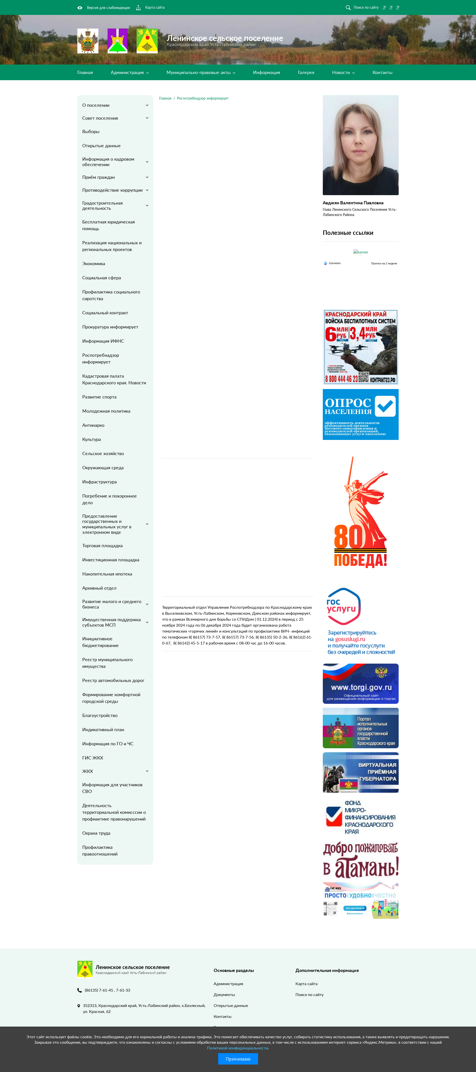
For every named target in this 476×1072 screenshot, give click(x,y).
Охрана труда (96, 833)
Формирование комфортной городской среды (111, 698)
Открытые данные (101, 145)
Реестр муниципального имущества (107, 663)
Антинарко (93, 425)
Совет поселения (100, 118)
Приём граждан (98, 177)
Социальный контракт (105, 312)
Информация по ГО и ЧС (107, 743)
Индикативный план (103, 729)
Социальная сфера (101, 277)
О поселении (95, 105)
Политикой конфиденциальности (237, 1047)
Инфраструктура (99, 481)
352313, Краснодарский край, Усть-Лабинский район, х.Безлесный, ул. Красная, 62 (144, 1008)
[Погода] (332, 263)
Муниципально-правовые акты (199, 72)
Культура (91, 439)
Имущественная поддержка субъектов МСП (111, 622)
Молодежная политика (106, 411)
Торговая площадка (102, 545)
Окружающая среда (103, 467)
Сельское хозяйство (103, 453)
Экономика (93, 263)
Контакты (382, 72)
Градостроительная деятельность (102, 205)
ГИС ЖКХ (92, 757)
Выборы (90, 131)
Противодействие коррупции (112, 190)
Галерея (306, 72)
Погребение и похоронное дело (109, 499)
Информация (266, 72)
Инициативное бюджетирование (100, 642)
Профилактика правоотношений (100, 850)
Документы (224, 994)
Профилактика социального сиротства (111, 295)
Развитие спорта (99, 396)
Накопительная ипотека (107, 573)
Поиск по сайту (310, 994)
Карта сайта (307, 983)
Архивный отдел (99, 588)
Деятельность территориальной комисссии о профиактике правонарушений (114, 812)
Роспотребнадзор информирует (100, 358)
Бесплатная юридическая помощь (108, 225)
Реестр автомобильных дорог (113, 680)
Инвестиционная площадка (110, 559)
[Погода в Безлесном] (361, 257)
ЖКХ (87, 771)
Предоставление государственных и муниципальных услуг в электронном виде (106, 524)
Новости (341, 72)
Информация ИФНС (103, 341)
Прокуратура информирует (110, 326)
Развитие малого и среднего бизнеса (111, 604)
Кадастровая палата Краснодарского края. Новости (114, 379)
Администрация (128, 72)
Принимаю (238, 1059)
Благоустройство (100, 715)
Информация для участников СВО (112, 788)
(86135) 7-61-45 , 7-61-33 (107, 990)
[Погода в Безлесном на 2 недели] (384, 263)
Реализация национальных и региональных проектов (112, 246)
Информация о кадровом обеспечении (108, 161)
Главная (85, 72)
